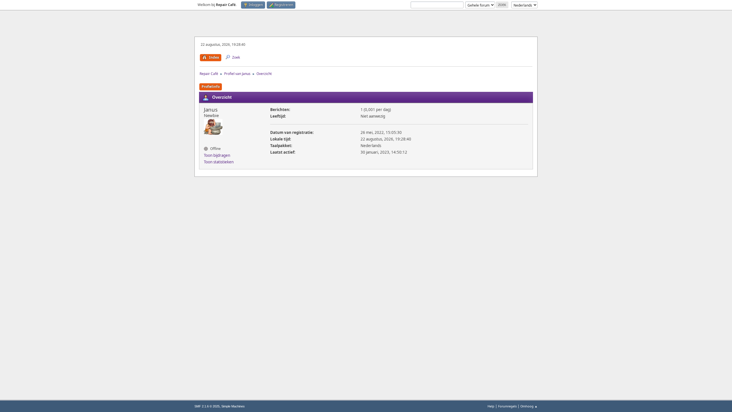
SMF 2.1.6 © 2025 (207, 406)
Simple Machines (233, 406)
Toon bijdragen (217, 155)
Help (491, 406)
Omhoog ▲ (529, 406)
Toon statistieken (219, 162)
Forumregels (507, 406)
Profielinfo (211, 86)
